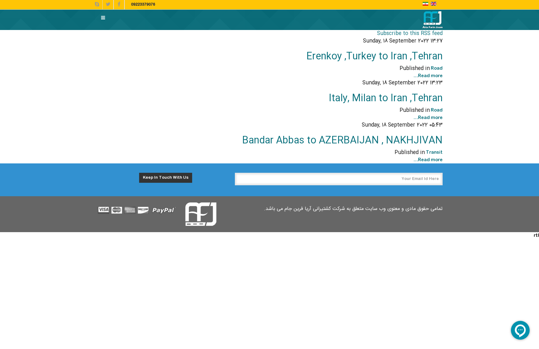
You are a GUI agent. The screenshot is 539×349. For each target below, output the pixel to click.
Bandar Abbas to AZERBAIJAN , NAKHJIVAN (342, 140)
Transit (434, 152)
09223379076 (143, 5)
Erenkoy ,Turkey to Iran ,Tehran (374, 56)
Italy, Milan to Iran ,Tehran (386, 98)
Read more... (428, 76)
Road (437, 68)
